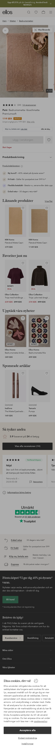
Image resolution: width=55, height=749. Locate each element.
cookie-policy (40, 721)
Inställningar (27, 743)
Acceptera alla (28, 730)
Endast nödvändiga (27, 738)
